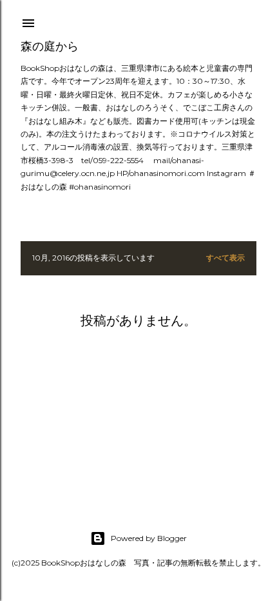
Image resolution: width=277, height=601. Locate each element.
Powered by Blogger (149, 538)
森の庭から (50, 46)
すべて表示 (225, 257)
